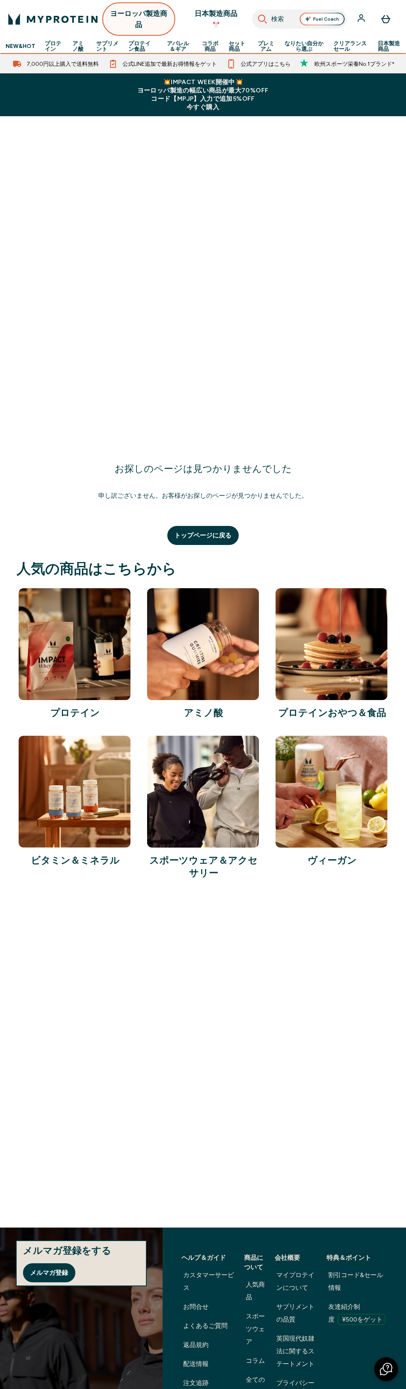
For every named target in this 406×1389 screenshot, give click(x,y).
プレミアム (266, 46)
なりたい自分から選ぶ (304, 46)
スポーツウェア (255, 1329)
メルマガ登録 (49, 1272)
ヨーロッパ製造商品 (138, 19)
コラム (255, 1360)
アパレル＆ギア (178, 46)
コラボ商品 (210, 46)
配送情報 (196, 1363)
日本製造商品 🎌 (216, 19)
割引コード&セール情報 (355, 1281)
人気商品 (255, 1291)
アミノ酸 (78, 46)
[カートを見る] (386, 19)
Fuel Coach (326, 19)
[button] (386, 1369)
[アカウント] (362, 19)
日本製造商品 (389, 46)
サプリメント (107, 46)
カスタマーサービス (208, 1281)
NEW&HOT (20, 46)
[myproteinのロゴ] (53, 19)
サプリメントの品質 (295, 1313)
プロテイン (53, 46)
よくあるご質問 (205, 1325)
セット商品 (237, 46)
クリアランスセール (350, 46)
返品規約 (196, 1344)
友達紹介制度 (355, 1313)
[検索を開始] (262, 19)
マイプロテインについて (295, 1281)
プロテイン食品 (139, 46)
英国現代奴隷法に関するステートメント (295, 1351)
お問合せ (196, 1306)
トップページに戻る (203, 535)
